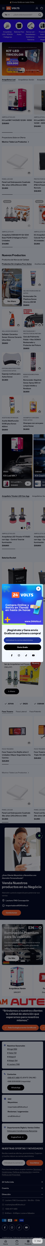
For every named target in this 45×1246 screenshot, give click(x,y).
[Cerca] (38, 588)
